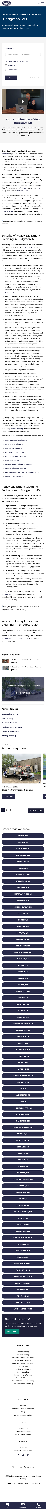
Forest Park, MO (23, 991)
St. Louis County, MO (23, 1212)
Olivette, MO (23, 1166)
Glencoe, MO (23, 1011)
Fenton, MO (23, 985)
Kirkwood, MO (23, 1082)
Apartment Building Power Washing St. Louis (22, 472)
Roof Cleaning (7, 718)
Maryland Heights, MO (23, 1127)
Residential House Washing (15, 468)
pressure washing (16, 429)
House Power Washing (14, 476)
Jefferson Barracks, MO (23, 1076)
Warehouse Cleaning (13, 448)
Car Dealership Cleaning (14, 452)
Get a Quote (12, 1331)
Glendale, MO (23, 1017)
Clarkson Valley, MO (23, 907)
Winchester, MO (23, 1302)
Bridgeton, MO (23, 862)
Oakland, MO (23, 1160)
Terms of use (29, 1467)
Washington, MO (23, 1270)
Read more (8, 796)
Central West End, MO (23, 894)
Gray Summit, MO (23, 1037)
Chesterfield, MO (23, 900)
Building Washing (9, 736)
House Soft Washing (10, 714)
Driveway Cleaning (9, 723)
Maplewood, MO (23, 1121)
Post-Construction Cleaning (16, 440)
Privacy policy (17, 1467)
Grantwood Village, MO (23, 1024)
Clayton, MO (23, 913)
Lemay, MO (23, 1101)
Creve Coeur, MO (23, 946)
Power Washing (23, 1352)
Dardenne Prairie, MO (23, 952)
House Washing (23, 1354)
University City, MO (23, 1251)
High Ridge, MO (23, 1056)
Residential (11, 65)
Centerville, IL (23, 887)
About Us (23, 1447)
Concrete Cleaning (23, 1360)
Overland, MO (23, 1173)
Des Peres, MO (23, 959)
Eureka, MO (23, 978)
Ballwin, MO (23, 842)
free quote (24, 188)
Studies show (27, 247)
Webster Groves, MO (23, 1276)
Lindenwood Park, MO (23, 1108)
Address (9, 49)
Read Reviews (23, 689)
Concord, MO (23, 926)
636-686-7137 (22, 191)
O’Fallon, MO (23, 1153)
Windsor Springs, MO (23, 1309)
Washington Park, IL (23, 1264)
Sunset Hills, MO (23, 1231)
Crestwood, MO (23, 939)
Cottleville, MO (23, 933)
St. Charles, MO (23, 1205)
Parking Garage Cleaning (12, 727)
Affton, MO (23, 836)
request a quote (21, 638)
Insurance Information (23, 1415)
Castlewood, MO (23, 881)
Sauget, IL (23, 1199)
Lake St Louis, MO (23, 1095)
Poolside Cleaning (12, 460)
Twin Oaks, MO (23, 1244)
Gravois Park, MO (23, 1030)
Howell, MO (23, 1063)
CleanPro (5, 154)
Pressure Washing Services (23, 1357)
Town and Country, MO (23, 1238)
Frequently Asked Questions (23, 1408)
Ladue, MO (23, 1088)
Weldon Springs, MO (23, 1283)
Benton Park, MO (23, 849)
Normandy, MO (23, 1147)
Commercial (12, 70)
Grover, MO (23, 1043)
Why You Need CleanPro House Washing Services (23, 661)
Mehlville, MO (23, 1134)
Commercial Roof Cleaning (15, 456)
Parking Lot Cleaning (10, 731)
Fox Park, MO (23, 998)
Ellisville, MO (23, 972)
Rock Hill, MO (23, 1186)
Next (11, 77)
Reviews (23, 1405)
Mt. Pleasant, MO (23, 1140)
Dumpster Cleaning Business (23, 1363)
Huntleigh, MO (23, 1069)
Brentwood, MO (23, 855)
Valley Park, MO (23, 1257)
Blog (23, 1412)
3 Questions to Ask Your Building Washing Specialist (23, 668)
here (40, 188)
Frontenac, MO (23, 1004)
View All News (36, 811)
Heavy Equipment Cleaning (14, 14)
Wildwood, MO (23, 1296)
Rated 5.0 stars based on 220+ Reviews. (26, 1483)
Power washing (7, 211)
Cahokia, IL (23, 868)
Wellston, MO (23, 1289)
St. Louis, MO (23, 1218)
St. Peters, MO (23, 1225)
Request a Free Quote (23, 1451)
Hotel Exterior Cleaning (14, 444)
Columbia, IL (23, 920)
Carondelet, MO (23, 875)
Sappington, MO (23, 1192)
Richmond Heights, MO (23, 1179)
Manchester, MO (23, 1114)
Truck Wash (23, 1366)
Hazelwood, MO (23, 1050)
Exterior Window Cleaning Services (18, 464)
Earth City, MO (23, 965)
